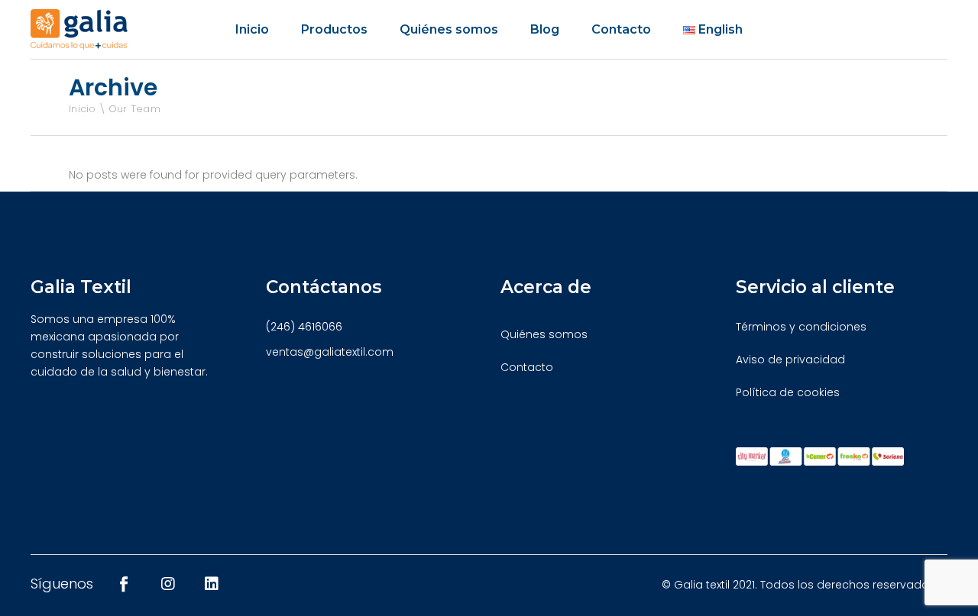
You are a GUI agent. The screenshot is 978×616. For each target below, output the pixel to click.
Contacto (526, 367)
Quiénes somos (544, 334)
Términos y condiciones (801, 326)
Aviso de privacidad (790, 359)
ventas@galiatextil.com (329, 352)
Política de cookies (788, 392)
